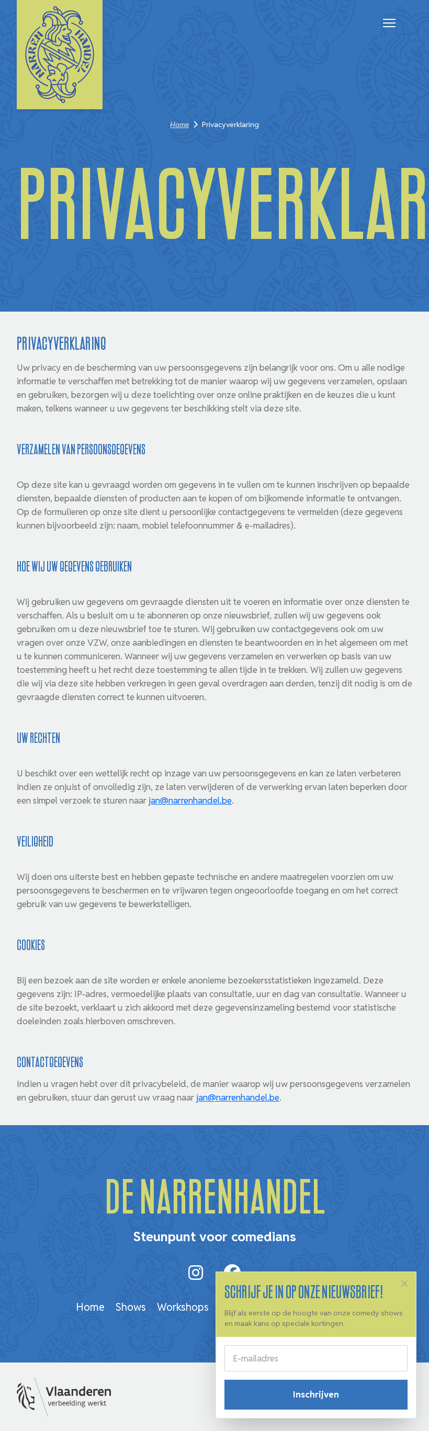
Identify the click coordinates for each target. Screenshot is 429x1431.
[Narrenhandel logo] (60, 54)
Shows (131, 1307)
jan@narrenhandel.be (190, 800)
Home (179, 124)
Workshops (183, 1307)
